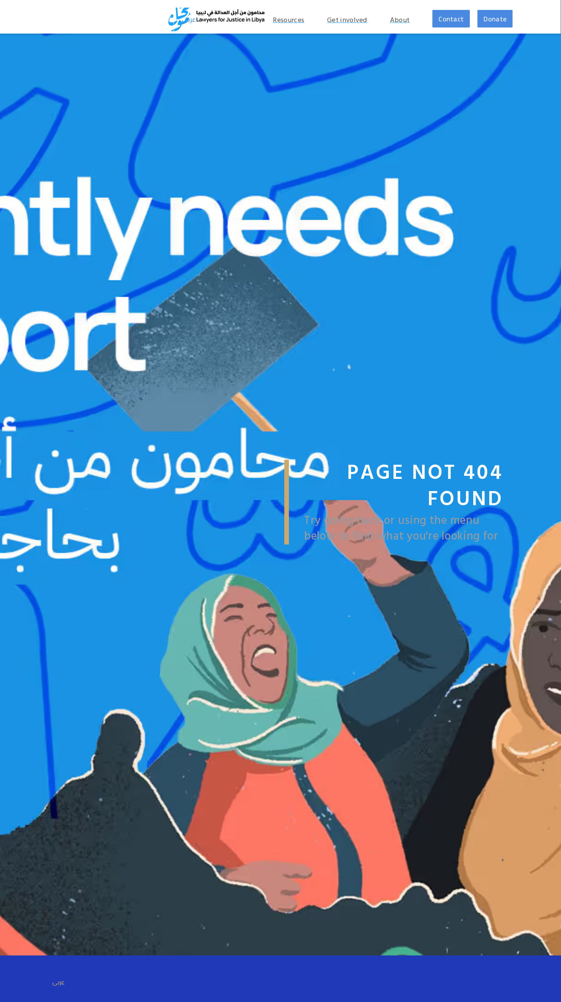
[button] (403, 20)
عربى (189, 20)
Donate (495, 19)
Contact (451, 19)
